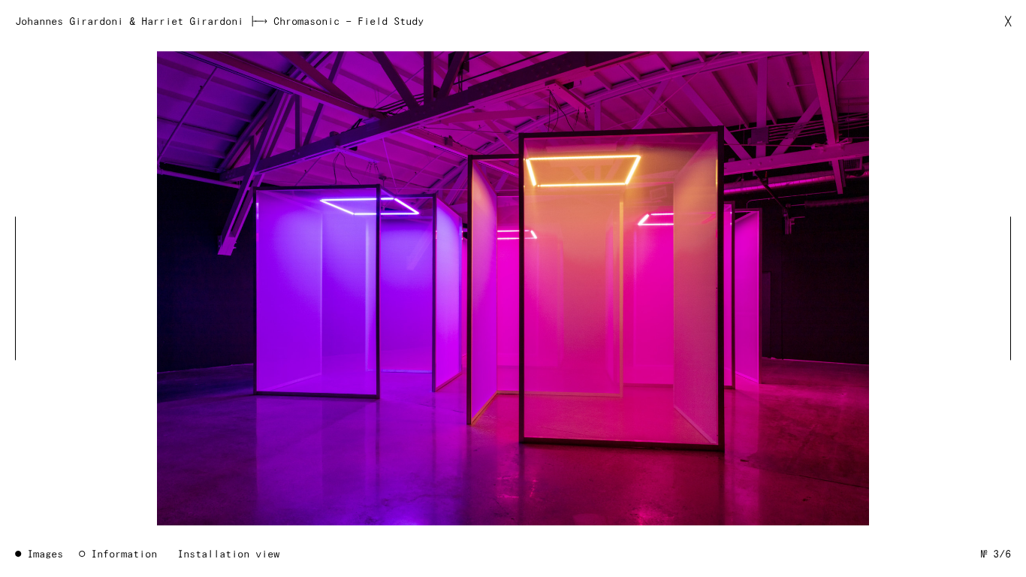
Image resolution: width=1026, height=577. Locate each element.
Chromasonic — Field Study (348, 22)
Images (45, 554)
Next (1000, 288)
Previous (25, 288)
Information (124, 554)
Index (512, 288)
